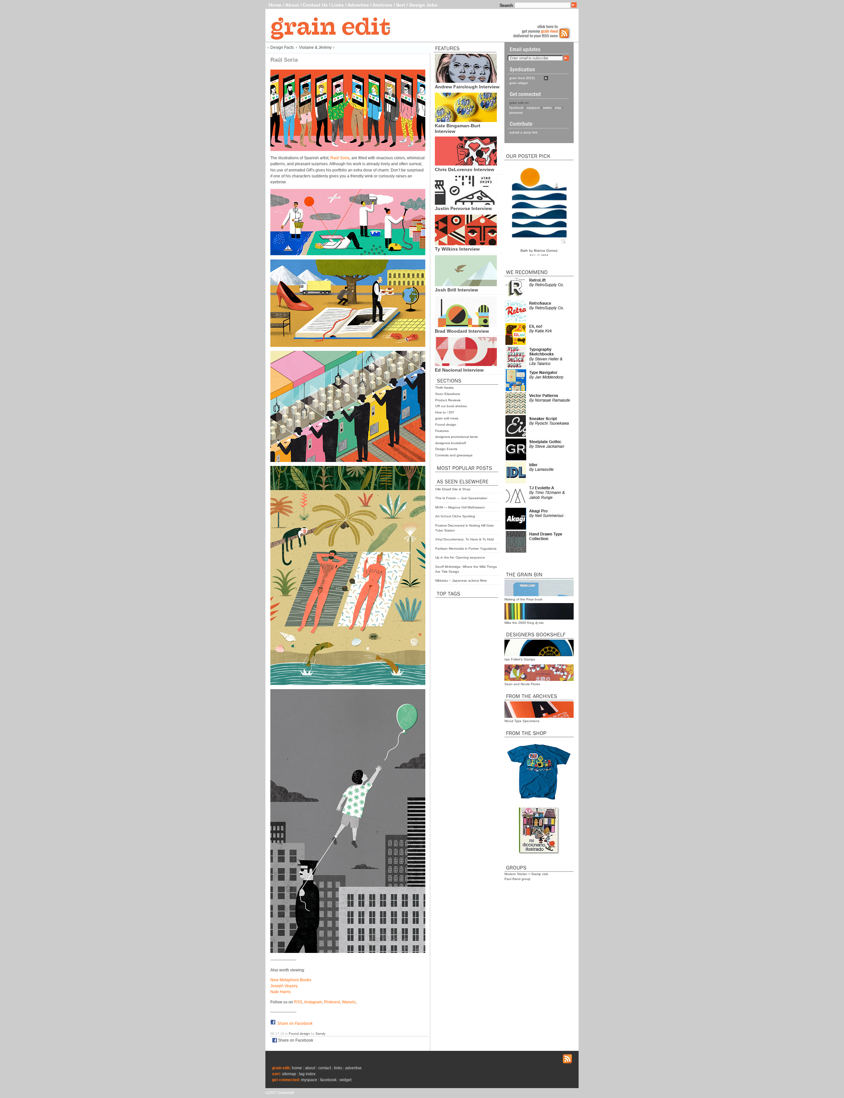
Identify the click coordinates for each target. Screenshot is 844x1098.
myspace (533, 107)
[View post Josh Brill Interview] (466, 284)
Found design (445, 424)
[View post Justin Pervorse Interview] (466, 203)
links (338, 1068)
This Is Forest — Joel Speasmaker (461, 498)
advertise (353, 1068)
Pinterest (332, 1002)
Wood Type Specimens (521, 721)
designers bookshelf (450, 443)
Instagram (313, 1002)
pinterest (516, 112)
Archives (382, 5)
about (310, 1068)
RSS (298, 1002)
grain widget (518, 83)
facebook (516, 107)
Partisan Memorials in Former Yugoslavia (466, 548)
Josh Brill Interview (456, 289)
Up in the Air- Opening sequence (460, 557)
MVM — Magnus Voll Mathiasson (460, 507)
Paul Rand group (517, 879)
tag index (307, 1074)
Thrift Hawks (444, 387)
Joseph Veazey (284, 986)
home (297, 1068)
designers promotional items (456, 437)
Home (275, 5)
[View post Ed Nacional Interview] (466, 364)
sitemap (289, 1074)
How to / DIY (444, 412)
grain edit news (446, 418)
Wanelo (349, 1002)
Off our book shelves (451, 406)
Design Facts (282, 47)
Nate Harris (280, 992)
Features (442, 431)
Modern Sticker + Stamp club (526, 874)
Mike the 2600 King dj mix (524, 623)
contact (324, 1068)
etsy (558, 107)
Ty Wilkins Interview (457, 249)
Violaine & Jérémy (315, 47)
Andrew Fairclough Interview (467, 86)
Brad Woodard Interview (462, 331)
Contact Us (315, 5)
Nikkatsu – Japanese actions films (461, 580)
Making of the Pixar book (523, 599)
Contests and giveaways (453, 455)
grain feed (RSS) (522, 78)
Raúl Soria (339, 158)
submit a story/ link (523, 132)
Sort (400, 5)
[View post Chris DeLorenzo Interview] (466, 164)
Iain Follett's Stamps (519, 659)
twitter (547, 107)
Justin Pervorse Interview (463, 208)
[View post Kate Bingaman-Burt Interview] (466, 120)
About (292, 5)
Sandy (320, 1033)
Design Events (446, 449)
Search (506, 5)
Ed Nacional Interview (459, 370)
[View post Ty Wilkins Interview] (466, 243)
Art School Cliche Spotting (455, 516)
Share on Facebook (295, 1023)
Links (337, 5)
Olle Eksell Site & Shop (452, 489)
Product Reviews (448, 400)
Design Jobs (423, 5)
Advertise (358, 5)
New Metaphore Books (290, 980)
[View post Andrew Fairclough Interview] (466, 81)
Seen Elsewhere (447, 394)
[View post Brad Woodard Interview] (466, 325)
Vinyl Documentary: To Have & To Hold (464, 539)
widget (345, 1080)
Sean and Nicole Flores (522, 684)
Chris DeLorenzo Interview (464, 169)
